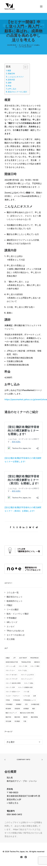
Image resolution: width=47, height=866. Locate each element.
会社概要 (11, 771)
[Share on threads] (17, 527)
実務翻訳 (18, 704)
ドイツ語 (26, 691)
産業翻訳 (26, 708)
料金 (9, 86)
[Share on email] (36, 527)
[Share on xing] (33, 527)
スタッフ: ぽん (22, 670)
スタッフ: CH (23, 666)
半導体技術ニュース (29, 700)
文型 (26, 704)
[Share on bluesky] (30, 527)
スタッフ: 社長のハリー (13, 691)
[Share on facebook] (10, 527)
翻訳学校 (8, 717)
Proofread (34, 658)
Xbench (37, 662)
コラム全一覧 (24, 45)
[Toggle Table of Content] (24, 67)
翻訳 (33, 708)
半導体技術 (16, 700)
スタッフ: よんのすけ (27, 675)
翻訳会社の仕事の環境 (27, 713)
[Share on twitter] (13, 527)
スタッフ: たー (10, 670)
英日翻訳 (17, 721)
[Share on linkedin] (23, 527)
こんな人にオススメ (16, 77)
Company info (23, 759)
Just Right (23, 658)
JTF (14, 658)
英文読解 (8, 721)
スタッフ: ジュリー (27, 679)
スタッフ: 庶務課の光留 (25, 687)
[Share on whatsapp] (26, 527)
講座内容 (11, 80)
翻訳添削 (17, 717)
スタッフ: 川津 (10, 687)
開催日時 (11, 73)
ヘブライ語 (26, 696)
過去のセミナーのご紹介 (17, 92)
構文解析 (8, 708)
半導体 (8, 700)
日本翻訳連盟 (35, 704)
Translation (26, 662)
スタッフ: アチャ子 (11, 679)
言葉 (24, 721)
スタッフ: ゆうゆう (11, 675)
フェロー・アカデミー (12, 696)
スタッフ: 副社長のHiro (13, 683)
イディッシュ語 (10, 666)
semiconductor (12, 662)
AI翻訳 (8, 658)
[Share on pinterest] (20, 527)
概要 (9, 70)
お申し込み (12, 89)
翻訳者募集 (34, 717)
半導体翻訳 (9, 704)
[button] (41, 6)
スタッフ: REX (34, 666)
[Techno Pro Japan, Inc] (23, 6)
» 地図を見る (12, 803)
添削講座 (17, 708)
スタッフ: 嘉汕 (28, 683)
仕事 (34, 696)
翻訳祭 (25, 717)
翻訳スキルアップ (11, 713)
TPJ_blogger (27, 46)
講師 (9, 83)
